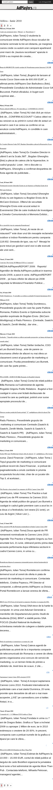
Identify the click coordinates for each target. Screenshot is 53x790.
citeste (50, 597)
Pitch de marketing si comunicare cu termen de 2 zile (16, 641)
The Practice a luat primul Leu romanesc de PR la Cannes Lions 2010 (22, 489)
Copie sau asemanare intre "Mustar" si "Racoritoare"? (17, 32)
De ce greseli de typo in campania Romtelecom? (15, 225)
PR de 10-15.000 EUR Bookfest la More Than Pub (16, 750)
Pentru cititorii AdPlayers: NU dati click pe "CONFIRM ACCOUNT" (22, 109)
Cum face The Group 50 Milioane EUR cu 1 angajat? (17, 263)
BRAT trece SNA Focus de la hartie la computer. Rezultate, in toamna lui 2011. (24, 602)
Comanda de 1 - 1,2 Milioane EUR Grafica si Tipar (16, 714)
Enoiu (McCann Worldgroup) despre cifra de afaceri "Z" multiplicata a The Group (26, 454)
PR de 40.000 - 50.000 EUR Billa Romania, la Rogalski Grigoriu (20, 377)
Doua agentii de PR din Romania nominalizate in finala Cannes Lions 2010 (23, 527)
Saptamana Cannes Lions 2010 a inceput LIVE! (15, 677)
